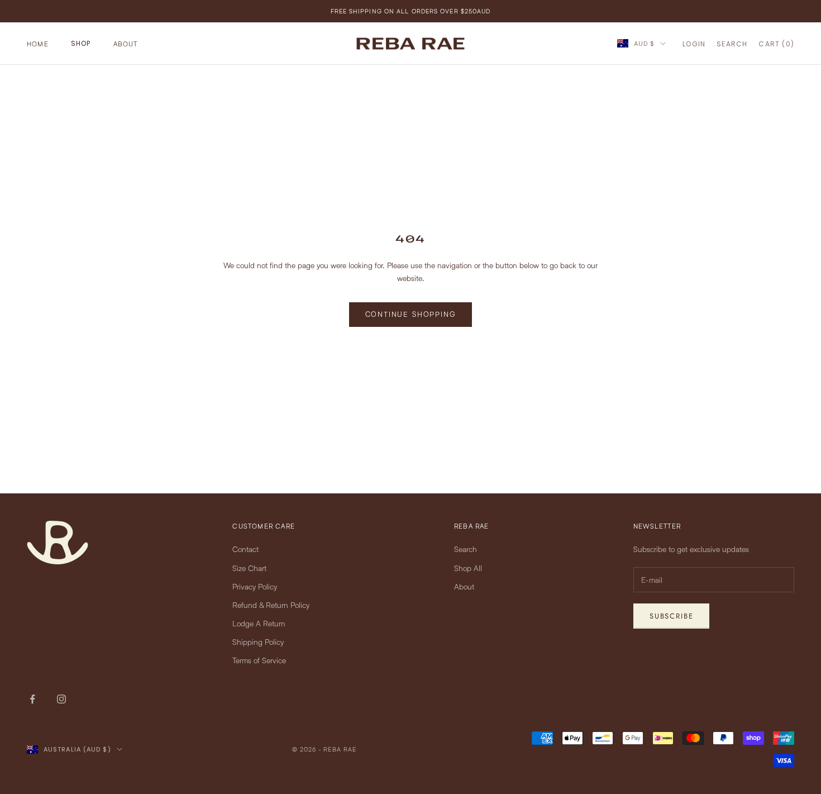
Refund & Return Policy (270, 605)
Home (38, 43)
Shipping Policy (258, 641)
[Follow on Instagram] (61, 699)
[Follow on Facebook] (32, 699)
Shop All (468, 568)
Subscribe (671, 616)
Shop (81, 43)
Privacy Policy (254, 586)
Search (465, 549)
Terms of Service (259, 660)
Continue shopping (410, 314)
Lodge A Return (258, 623)
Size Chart (249, 568)
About (125, 43)
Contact (245, 549)
